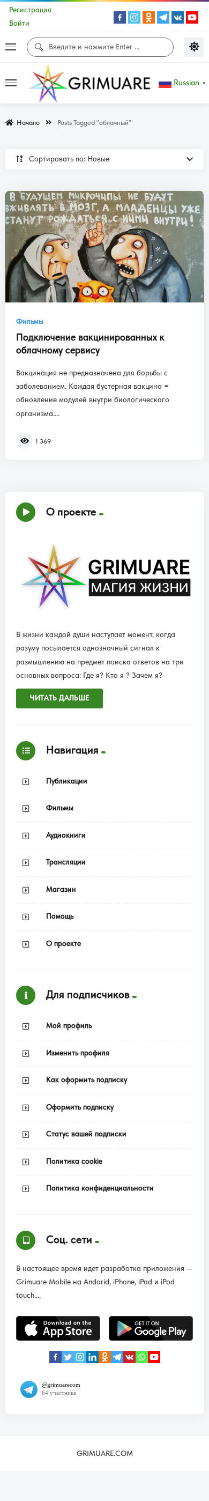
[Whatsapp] (142, 1357)
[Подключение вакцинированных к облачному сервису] (104, 246)
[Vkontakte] (177, 17)
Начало (26, 123)
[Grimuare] (90, 83)
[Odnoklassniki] (149, 17)
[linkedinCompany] (92, 1357)
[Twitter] (68, 1357)
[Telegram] (163, 17)
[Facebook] (120, 17)
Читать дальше (59, 698)
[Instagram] (134, 17)
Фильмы (29, 321)
